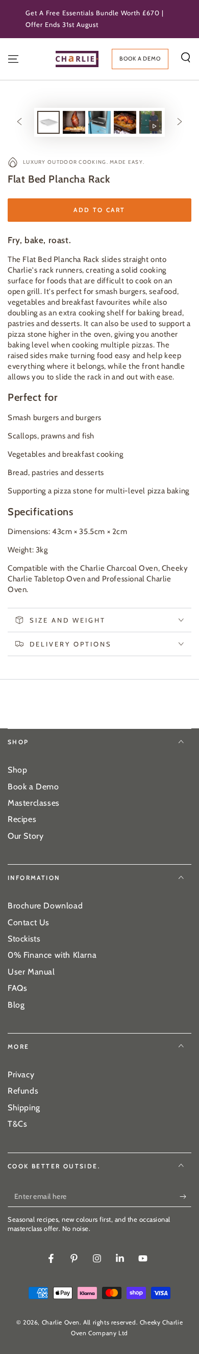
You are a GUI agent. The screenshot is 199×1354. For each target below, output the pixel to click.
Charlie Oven (61, 1322)
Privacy (21, 1074)
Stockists (24, 939)
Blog (16, 1005)
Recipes (22, 819)
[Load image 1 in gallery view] (48, 122)
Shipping (24, 1107)
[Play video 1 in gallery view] (150, 122)
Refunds (23, 1091)
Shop (17, 770)
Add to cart (99, 210)
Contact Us (28, 922)
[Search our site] (185, 57)
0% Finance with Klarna (52, 955)
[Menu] (13, 59)
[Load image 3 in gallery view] (99, 122)
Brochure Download (45, 905)
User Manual (31, 972)
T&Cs (17, 1124)
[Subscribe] (185, 1197)
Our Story (25, 836)
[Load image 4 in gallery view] (125, 122)
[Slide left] (19, 122)
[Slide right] (179, 122)
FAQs (17, 988)
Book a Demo (33, 786)
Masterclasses (34, 803)
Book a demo (140, 58)
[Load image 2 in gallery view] (74, 122)
